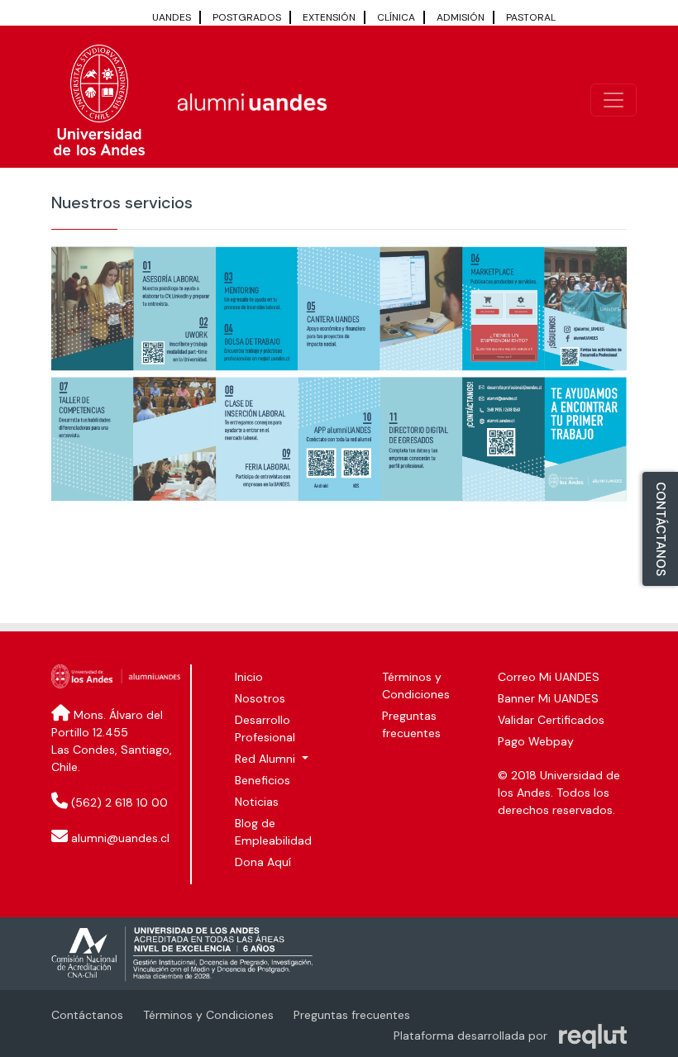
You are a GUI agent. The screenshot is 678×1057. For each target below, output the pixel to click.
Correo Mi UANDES (548, 676)
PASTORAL (531, 17)
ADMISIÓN (461, 17)
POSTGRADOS (246, 17)
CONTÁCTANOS (660, 529)
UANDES (171, 17)
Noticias (257, 801)
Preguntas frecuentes (352, 1014)
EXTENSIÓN (329, 17)
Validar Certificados (551, 719)
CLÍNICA (396, 17)
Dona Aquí (263, 862)
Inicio (249, 676)
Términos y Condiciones (208, 1014)
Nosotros (260, 698)
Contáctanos (87, 1014)
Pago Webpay (536, 741)
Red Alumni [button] (266, 758)
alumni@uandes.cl (120, 838)
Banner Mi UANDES (548, 698)
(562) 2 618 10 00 (119, 802)
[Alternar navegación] (613, 100)
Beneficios (262, 780)
